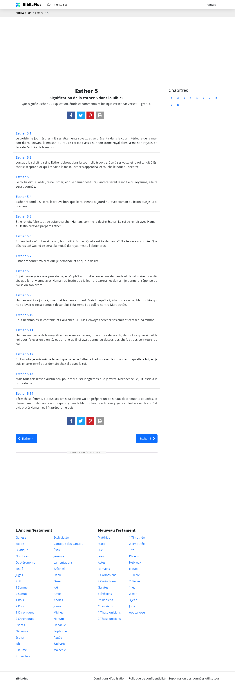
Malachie (60, 650)
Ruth (19, 581)
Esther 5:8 (23, 271)
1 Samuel (22, 587)
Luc (100, 550)
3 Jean (133, 600)
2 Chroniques (25, 619)
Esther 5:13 (24, 374)
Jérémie (59, 556)
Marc (101, 544)
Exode (20, 544)
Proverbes (23, 656)
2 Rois (20, 606)
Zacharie (60, 644)
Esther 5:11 (24, 330)
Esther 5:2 (23, 157)
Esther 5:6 (23, 236)
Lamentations (63, 562)
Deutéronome (25, 562)
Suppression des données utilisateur (194, 678)
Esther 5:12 (24, 354)
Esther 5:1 (23, 133)
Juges (19, 575)
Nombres (22, 556)
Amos (58, 594)
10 (178, 104)
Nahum (59, 619)
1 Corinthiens (107, 575)
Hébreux (135, 562)
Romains (104, 569)
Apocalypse (137, 612)
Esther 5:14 (24, 393)
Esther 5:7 (23, 256)
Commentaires (57, 5)
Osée (57, 581)
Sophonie (60, 631)
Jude (132, 606)
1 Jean (133, 587)
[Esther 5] (71, 115)
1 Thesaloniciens (109, 612)
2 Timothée (137, 544)
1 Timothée (137, 537)
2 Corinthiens (107, 581)
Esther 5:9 (23, 295)
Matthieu (104, 537)
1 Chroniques (25, 612)
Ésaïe (57, 550)
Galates (103, 587)
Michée (59, 612)
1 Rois (20, 600)
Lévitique (22, 550)
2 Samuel (22, 594)
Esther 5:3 (23, 177)
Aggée (58, 637)
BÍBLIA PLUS (23, 13)
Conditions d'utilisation (109, 678)
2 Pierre (134, 581)
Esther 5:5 (23, 216)
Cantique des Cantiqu (68, 544)
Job (18, 644)
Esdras (20, 625)
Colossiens (105, 606)
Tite (131, 550)
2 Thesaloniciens (109, 619)
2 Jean (133, 594)
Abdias (58, 600)
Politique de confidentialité (147, 678)
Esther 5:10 (24, 315)
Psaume (21, 650)
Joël (56, 587)
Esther (39, 13)
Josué (19, 569)
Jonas (57, 606)
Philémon (135, 556)
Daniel (58, 575)
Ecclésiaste (61, 537)
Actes (101, 562)
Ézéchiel (59, 569)
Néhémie (22, 631)
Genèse (21, 537)
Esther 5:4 (23, 196)
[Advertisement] (117, 46)
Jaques (133, 569)
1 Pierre (134, 575)
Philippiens (105, 600)
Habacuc (60, 625)
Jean (101, 556)
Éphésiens (105, 594)
